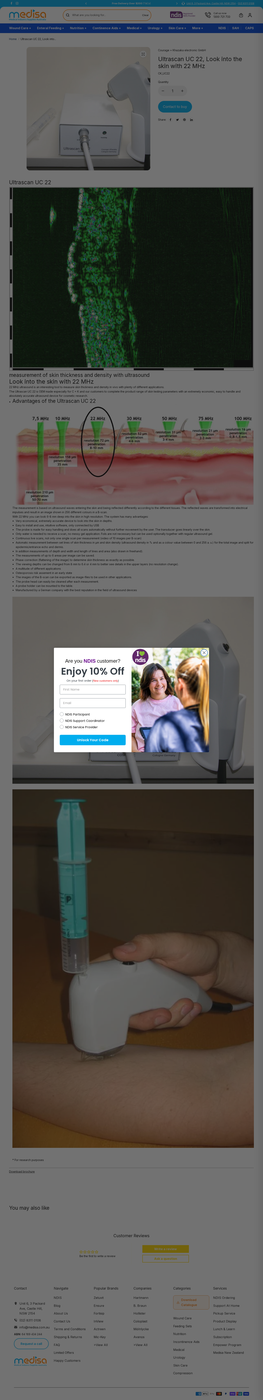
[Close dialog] (204, 652)
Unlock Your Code (92, 740)
